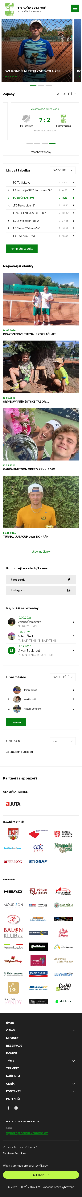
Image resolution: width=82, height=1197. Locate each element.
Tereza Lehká (30, 690)
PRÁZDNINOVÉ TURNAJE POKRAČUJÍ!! (29, 334)
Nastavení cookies (14, 1153)
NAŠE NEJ (13, 1076)
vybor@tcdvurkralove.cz (27, 1133)
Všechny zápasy (41, 152)
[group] (45, 121)
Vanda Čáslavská (29, 622)
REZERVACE (14, 1045)
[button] (30, 143)
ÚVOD (10, 1023)
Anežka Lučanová (33, 708)
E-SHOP (11, 1053)
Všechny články (41, 551)
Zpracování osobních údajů (20, 1147)
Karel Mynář (30, 699)
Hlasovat (16, 722)
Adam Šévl (25, 636)
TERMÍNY (12, 1068)
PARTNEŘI (13, 1099)
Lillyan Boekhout (29, 650)
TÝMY (10, 1061)
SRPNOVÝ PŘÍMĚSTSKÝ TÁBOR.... (26, 401)
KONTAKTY (13, 1091)
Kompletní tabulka (22, 248)
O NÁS (10, 1030)
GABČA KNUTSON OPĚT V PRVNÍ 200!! (29, 469)
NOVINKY (12, 1038)
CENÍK (10, 1083)
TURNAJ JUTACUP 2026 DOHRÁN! (26, 536)
